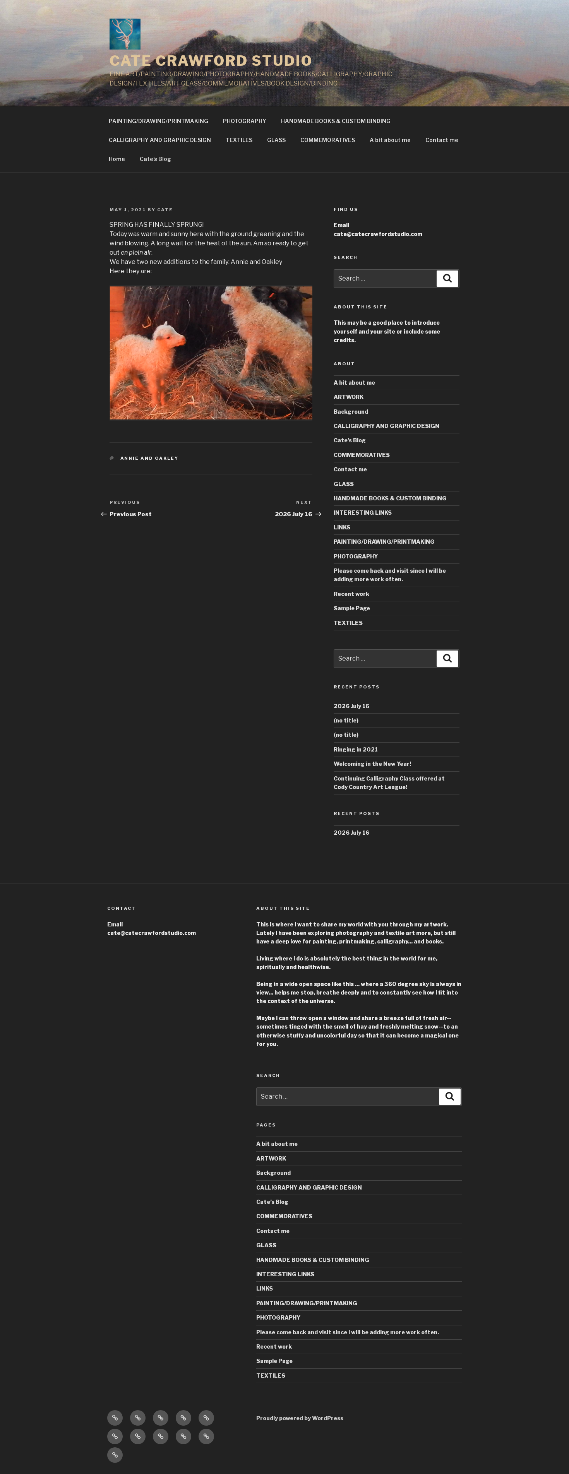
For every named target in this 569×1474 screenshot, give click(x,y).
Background (351, 411)
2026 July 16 (351, 706)
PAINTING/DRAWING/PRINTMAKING (158, 121)
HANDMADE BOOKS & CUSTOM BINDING (336, 121)
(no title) (346, 720)
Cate (165, 209)
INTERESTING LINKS (363, 512)
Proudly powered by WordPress (299, 1418)
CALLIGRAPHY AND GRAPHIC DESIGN (160, 140)
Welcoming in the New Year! (372, 763)
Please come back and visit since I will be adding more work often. (347, 1332)
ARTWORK (348, 397)
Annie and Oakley (149, 458)
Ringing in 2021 (356, 749)
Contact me (441, 140)
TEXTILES (239, 140)
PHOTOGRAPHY (244, 121)
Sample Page (352, 608)
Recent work (351, 594)
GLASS (276, 140)
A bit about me (390, 140)
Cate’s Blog (155, 159)
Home (117, 159)
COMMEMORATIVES (327, 140)
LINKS (342, 527)
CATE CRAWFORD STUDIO (211, 60)
